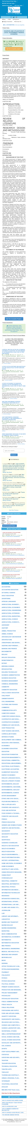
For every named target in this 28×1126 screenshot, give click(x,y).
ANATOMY (5, 628)
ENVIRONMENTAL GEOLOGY (11, 790)
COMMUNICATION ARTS (9, 710)
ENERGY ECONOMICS (8, 775)
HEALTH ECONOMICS (8, 848)
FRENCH (4, 819)
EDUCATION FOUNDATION (10, 754)
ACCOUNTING (6, 587)
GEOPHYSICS (6, 840)
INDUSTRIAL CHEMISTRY (9, 881)
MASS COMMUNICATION (9, 934)
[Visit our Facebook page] (11, 17)
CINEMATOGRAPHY (8, 698)
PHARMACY (5, 972)
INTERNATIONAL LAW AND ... (11, 904)
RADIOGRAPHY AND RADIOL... (11, 1019)
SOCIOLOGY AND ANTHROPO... (11, 1043)
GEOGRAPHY (6, 831)
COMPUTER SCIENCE (8, 713)
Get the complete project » (14, 49)
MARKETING (5, 931)
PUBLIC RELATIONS (8, 1007)
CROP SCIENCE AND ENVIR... (11, 731)
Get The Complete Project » (14, 319)
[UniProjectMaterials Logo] (14, 10)
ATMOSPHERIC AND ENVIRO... (11, 643)
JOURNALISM (6, 910)
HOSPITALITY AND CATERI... (10, 869)
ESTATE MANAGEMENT (9, 796)
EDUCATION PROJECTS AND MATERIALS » (13, 545)
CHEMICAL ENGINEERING (10, 684)
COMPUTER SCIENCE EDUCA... (11, 716)
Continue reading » (7, 363)
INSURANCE (5, 896)
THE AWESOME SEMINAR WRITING (10, 1115)
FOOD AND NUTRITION (9, 810)
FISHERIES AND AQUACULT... (11, 807)
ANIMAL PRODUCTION (9, 631)
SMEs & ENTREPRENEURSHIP (11, 1034)
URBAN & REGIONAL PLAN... (11, 1078)
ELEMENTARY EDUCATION (10, 772)
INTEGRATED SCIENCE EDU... (11, 898)
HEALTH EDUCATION (8, 851)
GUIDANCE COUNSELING (9, 843)
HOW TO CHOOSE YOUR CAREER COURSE (12, 1100)
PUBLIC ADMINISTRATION (10, 1001)
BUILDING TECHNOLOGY (9, 672)
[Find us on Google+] (16, 17)
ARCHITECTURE (7, 640)
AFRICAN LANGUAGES (9, 601)
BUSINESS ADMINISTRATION (11, 675)
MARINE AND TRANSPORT (10, 922)
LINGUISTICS (6, 919)
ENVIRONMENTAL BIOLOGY (10, 784)
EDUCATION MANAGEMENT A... (11, 757)
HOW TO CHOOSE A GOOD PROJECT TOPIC (13, 1112)
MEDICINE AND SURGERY (10, 954)
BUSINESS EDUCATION (9, 678)
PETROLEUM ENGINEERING (10, 969)
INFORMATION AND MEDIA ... (11, 890)
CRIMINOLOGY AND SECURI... (11, 725)
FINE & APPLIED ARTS (9, 804)
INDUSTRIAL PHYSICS (8, 887)
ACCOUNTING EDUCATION (10, 590)
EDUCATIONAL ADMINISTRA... (11, 760)
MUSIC (4, 960)
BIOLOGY (4, 654)
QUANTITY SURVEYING (9, 1016)
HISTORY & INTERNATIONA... (11, 860)
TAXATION (5, 1060)
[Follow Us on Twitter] (13, 17)
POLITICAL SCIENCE (8, 984)
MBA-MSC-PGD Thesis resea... (11, 1090)
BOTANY (4, 663)
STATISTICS (5, 1054)
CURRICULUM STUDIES (9, 734)
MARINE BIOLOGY (7, 925)
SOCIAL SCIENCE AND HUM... (11, 1037)
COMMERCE (5, 707)
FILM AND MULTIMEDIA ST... (10, 801)
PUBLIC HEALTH (7, 1004)
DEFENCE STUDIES (8, 737)
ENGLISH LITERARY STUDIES (11, 781)
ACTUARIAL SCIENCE (8, 593)
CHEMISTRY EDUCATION (9, 690)
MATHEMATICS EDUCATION (10, 943)
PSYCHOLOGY (6, 996)
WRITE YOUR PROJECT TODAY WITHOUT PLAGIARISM (12, 1103)
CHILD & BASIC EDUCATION (10, 693)
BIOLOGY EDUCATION (8, 657)
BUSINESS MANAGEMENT (10, 681)
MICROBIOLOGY (7, 957)
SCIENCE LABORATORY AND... (11, 1028)
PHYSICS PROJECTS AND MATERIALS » (13, 536)
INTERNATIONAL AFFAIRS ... (10, 901)
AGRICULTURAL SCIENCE (10, 619)
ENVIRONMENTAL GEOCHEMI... (11, 787)
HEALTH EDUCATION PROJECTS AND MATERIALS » (15, 563)
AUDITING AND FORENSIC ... (10, 646)
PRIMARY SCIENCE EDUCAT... (11, 987)
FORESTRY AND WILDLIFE (10, 816)
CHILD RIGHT (6, 696)
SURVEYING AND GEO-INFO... (11, 1057)
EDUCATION (5, 751)
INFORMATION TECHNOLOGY (11, 893)
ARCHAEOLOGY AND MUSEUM (11, 637)
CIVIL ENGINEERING (8, 701)
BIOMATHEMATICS (7, 660)
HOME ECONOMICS (8, 866)
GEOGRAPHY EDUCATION (10, 834)
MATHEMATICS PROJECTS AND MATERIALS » (14, 578)
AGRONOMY (5, 625)
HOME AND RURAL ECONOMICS (12, 863)
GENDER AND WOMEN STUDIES (12, 825)
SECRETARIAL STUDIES (9, 1031)
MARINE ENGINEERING (9, 928)
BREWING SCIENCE (8, 666)
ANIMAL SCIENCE (7, 634)
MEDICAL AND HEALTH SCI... (11, 951)
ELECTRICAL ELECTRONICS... (11, 766)
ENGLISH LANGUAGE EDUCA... (11, 778)
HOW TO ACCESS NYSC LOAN (9, 1106)
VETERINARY (6, 1081)
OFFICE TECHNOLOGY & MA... (11, 966)
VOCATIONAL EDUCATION (10, 1084)
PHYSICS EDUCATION (8, 981)
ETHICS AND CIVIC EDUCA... (10, 798)
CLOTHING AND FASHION (10, 704)
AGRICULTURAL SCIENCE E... (11, 622)
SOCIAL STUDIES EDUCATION (11, 1040)
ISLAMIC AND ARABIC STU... (11, 907)
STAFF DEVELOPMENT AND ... (11, 1051)
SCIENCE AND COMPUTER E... (11, 1025)
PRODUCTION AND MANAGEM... (12, 990)
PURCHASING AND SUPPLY (10, 1010)
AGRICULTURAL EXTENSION (11, 613)
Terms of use (18, 1121)
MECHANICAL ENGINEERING (11, 949)
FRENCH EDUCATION (8, 822)
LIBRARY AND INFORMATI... (10, 916)
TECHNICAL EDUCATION (9, 1066)
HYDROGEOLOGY (7, 878)
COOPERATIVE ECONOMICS (10, 722)
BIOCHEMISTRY (6, 651)
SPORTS (4, 1049)
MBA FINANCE (6, 946)
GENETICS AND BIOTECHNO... (11, 828)
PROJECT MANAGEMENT (9, 993)
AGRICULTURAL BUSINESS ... (11, 604)
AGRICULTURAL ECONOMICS (11, 607)
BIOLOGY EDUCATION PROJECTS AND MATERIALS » (15, 555)
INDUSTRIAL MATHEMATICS (10, 884)
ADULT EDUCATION (8, 596)
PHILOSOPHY (6, 975)
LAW (3, 913)
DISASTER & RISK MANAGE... (11, 743)
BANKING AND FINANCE (9, 648)
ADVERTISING (6, 598)
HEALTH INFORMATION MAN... (11, 857)
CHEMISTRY (5, 687)
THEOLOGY (5, 1072)
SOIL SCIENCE (6, 1046)
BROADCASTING (7, 669)
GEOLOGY (5, 837)
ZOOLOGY (5, 1087)
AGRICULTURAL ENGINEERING (11, 610)
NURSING (5, 963)
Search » (14, 455)
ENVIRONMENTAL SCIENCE (10, 793)
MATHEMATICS (6, 940)
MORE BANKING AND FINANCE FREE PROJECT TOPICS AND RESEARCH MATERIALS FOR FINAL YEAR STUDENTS (14, 328)
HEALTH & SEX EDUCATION (10, 846)
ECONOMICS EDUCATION (10, 748)
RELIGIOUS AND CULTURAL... (11, 1022)
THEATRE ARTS (7, 1069)
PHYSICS (4, 978)
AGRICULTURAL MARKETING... (11, 616)
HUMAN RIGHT (6, 875)
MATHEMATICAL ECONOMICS (11, 937)
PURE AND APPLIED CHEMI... (11, 1013)
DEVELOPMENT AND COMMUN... (12, 740)
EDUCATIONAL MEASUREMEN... (12, 763)
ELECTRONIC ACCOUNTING (10, 769)
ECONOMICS (6, 746)
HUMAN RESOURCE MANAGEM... (12, 872)
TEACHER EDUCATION (9, 1063)
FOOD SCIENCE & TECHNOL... (11, 813)
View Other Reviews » (14, 510)
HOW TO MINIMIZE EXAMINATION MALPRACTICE (10, 1109)
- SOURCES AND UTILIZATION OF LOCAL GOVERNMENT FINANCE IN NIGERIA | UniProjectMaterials (15, 1120)
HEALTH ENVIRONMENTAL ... (11, 854)
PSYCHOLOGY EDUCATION (10, 999)
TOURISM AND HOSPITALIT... (11, 1075)
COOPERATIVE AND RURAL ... (11, 719)
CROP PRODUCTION (8, 728)
